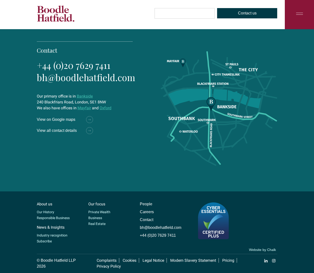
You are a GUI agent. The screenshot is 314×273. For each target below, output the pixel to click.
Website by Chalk (262, 250)
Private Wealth (99, 212)
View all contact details (57, 130)
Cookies (129, 260)
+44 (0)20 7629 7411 (73, 65)
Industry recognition (52, 235)
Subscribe (44, 241)
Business (95, 218)
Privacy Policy (109, 266)
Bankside (85, 96)
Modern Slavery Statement (193, 260)
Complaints (107, 260)
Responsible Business (53, 218)
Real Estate (96, 224)
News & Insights (51, 227)
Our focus (96, 204)
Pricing (228, 260)
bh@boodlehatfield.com (86, 77)
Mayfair (84, 108)
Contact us (247, 13)
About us (44, 204)
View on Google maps (56, 119)
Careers (147, 212)
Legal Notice (153, 260)
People (146, 204)
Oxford (105, 108)
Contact (146, 220)
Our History (45, 212)
